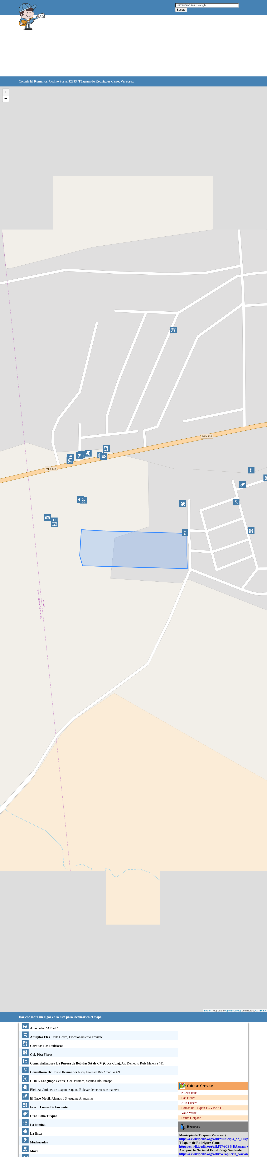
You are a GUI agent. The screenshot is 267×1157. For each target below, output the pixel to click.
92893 (72, 81)
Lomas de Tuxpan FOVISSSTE (202, 1108)
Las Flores (188, 1098)
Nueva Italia (189, 1093)
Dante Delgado (191, 1118)
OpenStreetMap (233, 1010)
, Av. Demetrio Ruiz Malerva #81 (97, 1063)
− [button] (5, 98)
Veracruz (127, 81)
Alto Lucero (189, 1103)
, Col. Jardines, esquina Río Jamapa (71, 1081)
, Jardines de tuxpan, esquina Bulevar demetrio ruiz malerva (74, 1089)
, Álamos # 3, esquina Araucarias (61, 1098)
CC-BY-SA (260, 1010)
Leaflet (207, 1010)
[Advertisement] (123, 46)
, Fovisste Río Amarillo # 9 (75, 1072)
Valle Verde (188, 1113)
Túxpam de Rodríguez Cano (98, 81)
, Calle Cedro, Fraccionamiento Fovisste (66, 1037)
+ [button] (5, 92)
